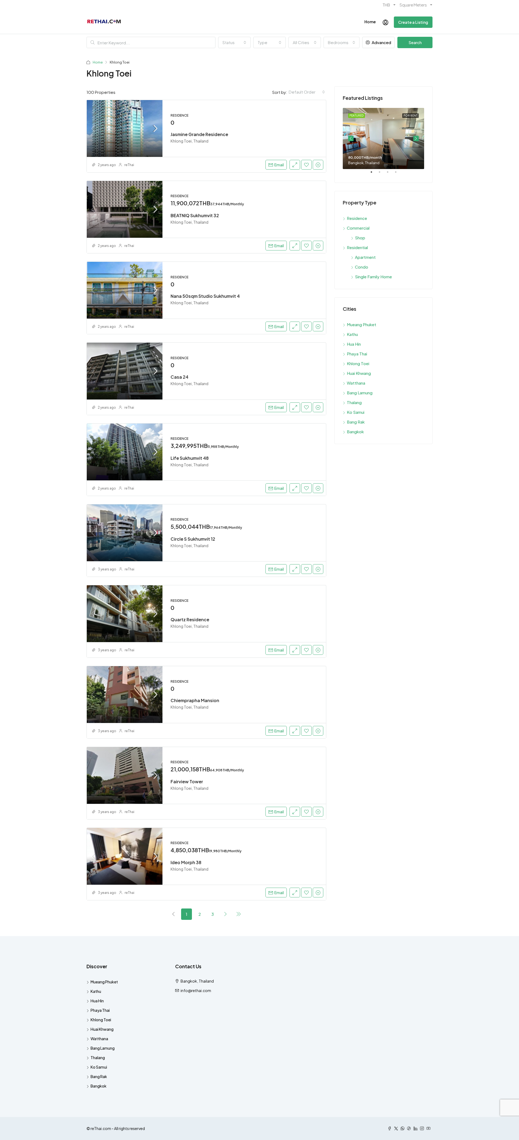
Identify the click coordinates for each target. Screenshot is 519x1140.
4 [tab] (398, 174)
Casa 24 (179, 377)
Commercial (358, 227)
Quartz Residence (190, 619)
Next (416, 138)
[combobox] (234, 42)
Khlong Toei (358, 363)
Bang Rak (356, 421)
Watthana (356, 382)
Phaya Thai (357, 353)
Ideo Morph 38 (186, 862)
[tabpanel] (383, 138)
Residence (357, 218)
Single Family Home (373, 276)
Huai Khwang (359, 373)
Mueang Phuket (361, 324)
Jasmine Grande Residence (199, 134)
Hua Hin (354, 343)
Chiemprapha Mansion (195, 700)
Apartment (365, 257)
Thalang (354, 402)
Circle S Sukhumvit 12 (193, 539)
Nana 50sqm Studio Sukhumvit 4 (205, 296)
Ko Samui (355, 412)
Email (279, 164)
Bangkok (355, 431)
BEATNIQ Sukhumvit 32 (195, 215)
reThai (129, 165)
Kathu (352, 334)
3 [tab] (390, 174)
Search (415, 42)
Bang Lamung (359, 392)
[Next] (225, 913)
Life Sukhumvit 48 (190, 458)
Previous (351, 138)
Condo (361, 266)
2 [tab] (382, 174)
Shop (360, 237)
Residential (357, 247)
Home (370, 21)
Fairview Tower (187, 781)
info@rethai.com (196, 990)
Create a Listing (413, 22)
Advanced (381, 42)
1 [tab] (374, 174)
